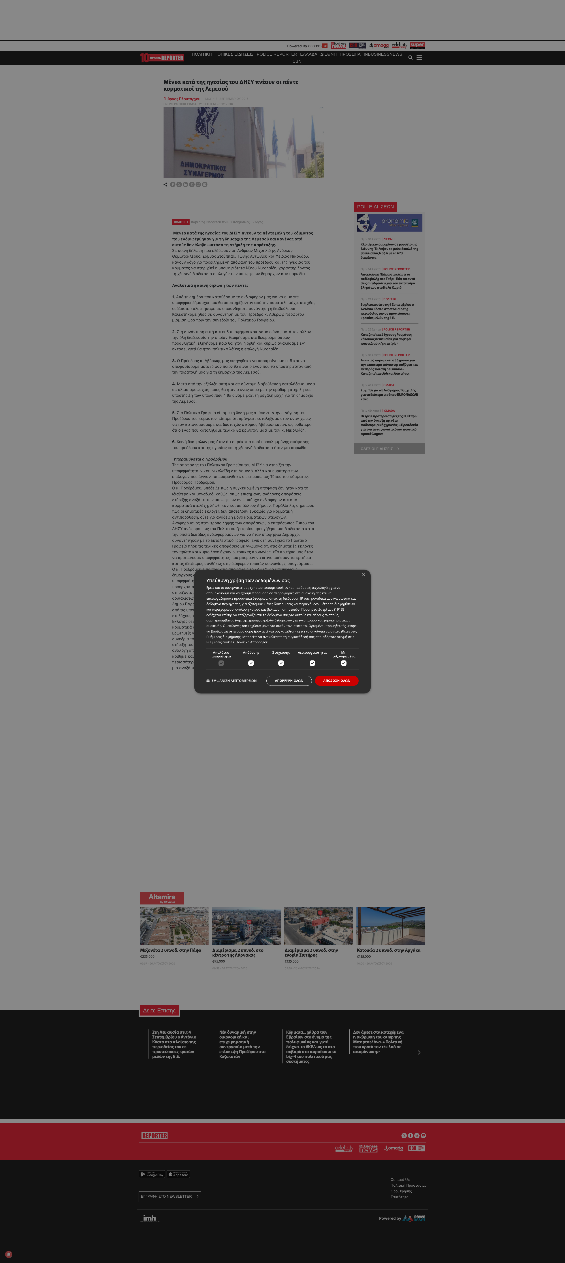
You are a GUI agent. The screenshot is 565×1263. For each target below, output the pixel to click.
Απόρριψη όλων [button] (289, 680)
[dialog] (282, 631)
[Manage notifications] (8, 1254)
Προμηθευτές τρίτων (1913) (322, 609)
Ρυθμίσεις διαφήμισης (223, 636)
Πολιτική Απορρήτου (252, 642)
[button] (231, 680)
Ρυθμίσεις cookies (220, 642)
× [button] (363, 574)
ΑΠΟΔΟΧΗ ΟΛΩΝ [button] (336, 680)
